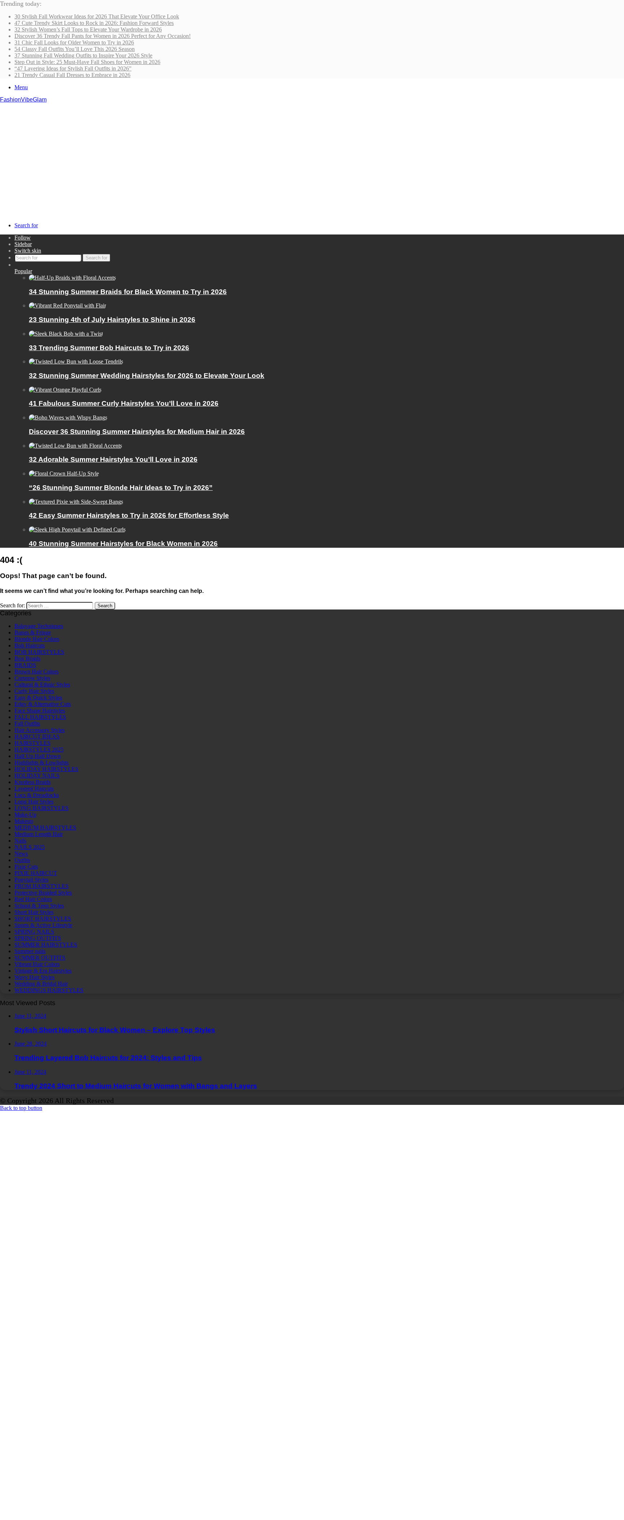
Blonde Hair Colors (36, 639)
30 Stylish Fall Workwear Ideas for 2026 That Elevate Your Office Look (96, 16)
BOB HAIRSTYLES (39, 652)
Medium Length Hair (38, 834)
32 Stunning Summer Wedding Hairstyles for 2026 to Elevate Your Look (146, 375)
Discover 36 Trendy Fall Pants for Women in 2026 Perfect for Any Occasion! (102, 36)
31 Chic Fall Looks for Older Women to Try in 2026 (74, 42)
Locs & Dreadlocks (36, 795)
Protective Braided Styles (43, 893)
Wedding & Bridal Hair (41, 984)
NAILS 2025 (29, 847)
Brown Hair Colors (36, 671)
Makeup (23, 821)
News (21, 854)
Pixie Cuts (26, 867)
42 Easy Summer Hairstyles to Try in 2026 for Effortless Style (129, 515)
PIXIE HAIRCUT (35, 873)
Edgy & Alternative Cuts (42, 704)
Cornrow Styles (32, 678)
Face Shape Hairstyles (39, 710)
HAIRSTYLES (32, 743)
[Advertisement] (312, 157)
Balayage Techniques (38, 626)
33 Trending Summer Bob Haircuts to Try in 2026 (109, 348)
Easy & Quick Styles (38, 697)
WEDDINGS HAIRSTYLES (48, 990)
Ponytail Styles (31, 880)
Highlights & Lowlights (41, 762)
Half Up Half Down (37, 756)
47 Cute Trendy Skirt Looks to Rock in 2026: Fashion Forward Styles (94, 23)
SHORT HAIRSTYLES (42, 919)
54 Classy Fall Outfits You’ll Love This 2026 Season (74, 49)
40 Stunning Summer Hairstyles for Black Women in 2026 (123, 543)
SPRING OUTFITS (37, 938)
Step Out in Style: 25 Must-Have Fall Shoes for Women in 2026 (87, 62)
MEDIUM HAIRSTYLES (45, 827)
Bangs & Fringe (32, 632)
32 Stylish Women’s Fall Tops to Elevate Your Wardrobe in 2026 (88, 29)
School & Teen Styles (39, 906)
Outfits (22, 860)
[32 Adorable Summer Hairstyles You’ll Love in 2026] (75, 446)
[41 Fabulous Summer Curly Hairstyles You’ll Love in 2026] (65, 390)
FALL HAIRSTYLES (40, 717)
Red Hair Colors (33, 899)
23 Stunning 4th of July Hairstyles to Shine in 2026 (112, 319)
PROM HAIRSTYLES (41, 886)
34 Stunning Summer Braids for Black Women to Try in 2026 (128, 292)
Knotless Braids (32, 782)
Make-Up (25, 814)
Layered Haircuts (34, 788)
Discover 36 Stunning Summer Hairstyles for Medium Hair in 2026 (137, 431)
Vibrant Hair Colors (37, 964)
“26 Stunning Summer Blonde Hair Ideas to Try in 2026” (121, 487)
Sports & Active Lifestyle (43, 925)
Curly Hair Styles (34, 691)
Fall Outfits (27, 723)
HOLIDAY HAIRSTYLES (46, 769)
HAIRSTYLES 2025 (39, 749)
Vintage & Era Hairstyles (43, 971)
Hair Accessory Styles (39, 730)
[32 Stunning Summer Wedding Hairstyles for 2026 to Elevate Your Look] (76, 361)
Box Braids (27, 658)
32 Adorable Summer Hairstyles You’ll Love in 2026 (113, 459)
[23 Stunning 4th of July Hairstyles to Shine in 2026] (67, 305)
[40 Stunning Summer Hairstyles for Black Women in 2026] (77, 529)
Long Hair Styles (33, 801)
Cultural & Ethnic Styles (42, 684)
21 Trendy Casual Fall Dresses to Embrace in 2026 (72, 75)
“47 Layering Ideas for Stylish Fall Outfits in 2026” (72, 68)
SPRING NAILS (34, 932)
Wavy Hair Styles (34, 977)
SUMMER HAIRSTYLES (45, 945)
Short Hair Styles (33, 912)
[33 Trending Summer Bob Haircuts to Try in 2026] (66, 334)
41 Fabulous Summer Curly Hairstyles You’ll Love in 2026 (123, 403)
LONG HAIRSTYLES (41, 808)
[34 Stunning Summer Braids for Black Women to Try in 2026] (72, 278)
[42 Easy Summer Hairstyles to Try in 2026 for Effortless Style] (76, 502)
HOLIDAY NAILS (37, 775)
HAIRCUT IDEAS (37, 736)
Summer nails (30, 951)
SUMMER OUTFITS (39, 958)
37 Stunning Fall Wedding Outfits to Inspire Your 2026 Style (83, 55)
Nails (20, 840)
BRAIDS (25, 665)
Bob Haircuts (29, 645)
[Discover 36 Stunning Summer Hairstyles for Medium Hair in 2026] (68, 417)
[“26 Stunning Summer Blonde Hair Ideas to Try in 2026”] (64, 473)
